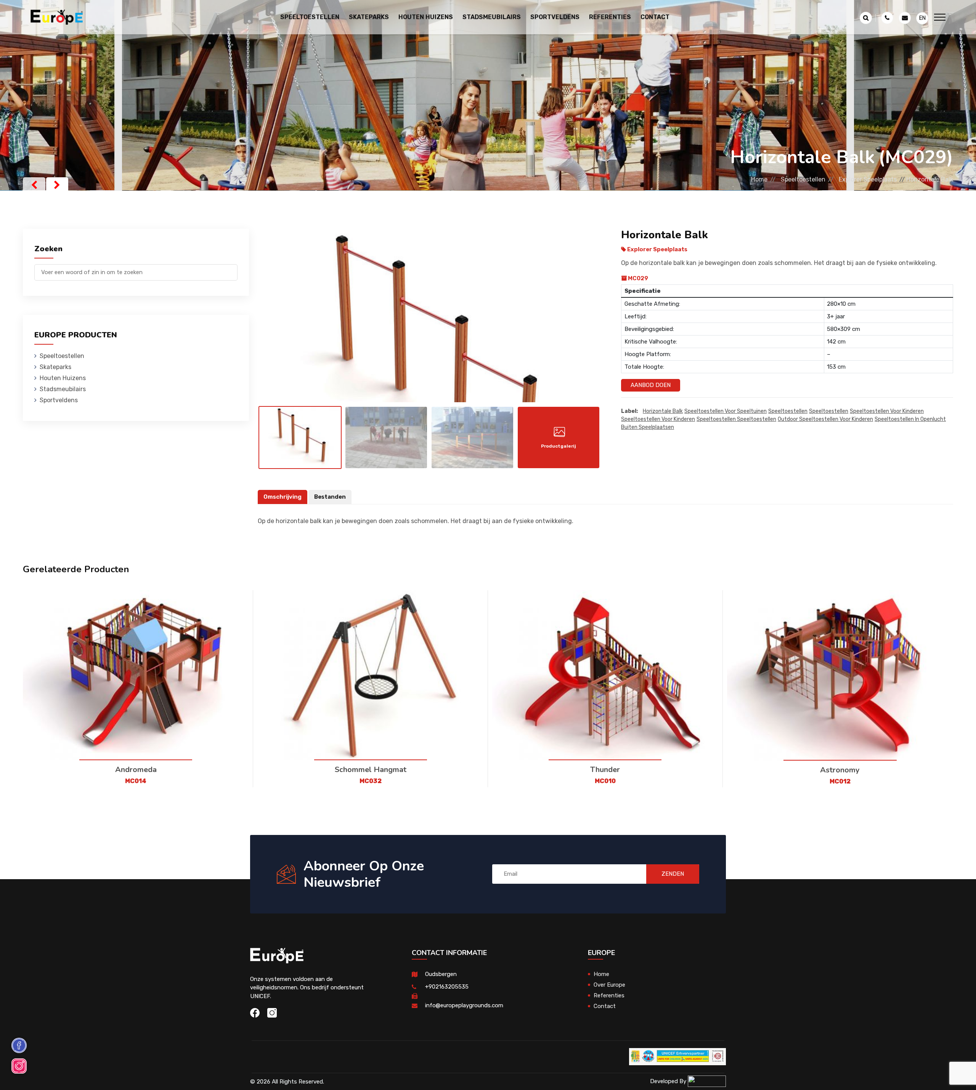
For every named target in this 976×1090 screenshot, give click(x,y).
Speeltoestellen (803, 179)
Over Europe (609, 984)
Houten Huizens (63, 378)
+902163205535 (447, 986)
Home (759, 179)
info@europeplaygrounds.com (464, 1005)
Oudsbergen (441, 974)
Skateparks (55, 367)
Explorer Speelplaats (868, 179)
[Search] (232, 268)
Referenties (610, 17)
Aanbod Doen (651, 385)
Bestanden (330, 496)
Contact (654, 17)
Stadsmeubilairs (63, 389)
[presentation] (34, 185)
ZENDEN (672, 873)
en (922, 18)
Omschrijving (282, 496)
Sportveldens (59, 400)
